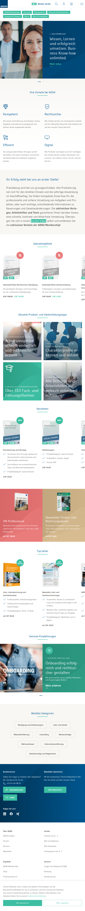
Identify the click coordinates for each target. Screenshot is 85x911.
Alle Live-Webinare (51, 841)
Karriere (6, 846)
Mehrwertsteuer (28, 744)
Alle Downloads (50, 846)
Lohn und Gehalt (60, 725)
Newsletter (7, 851)
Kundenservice (50, 877)
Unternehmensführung (54, 744)
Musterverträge (65, 734)
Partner (6, 841)
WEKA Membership (10, 866)
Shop (5, 871)
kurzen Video (38, 221)
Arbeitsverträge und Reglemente (42, 754)
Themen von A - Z (51, 836)
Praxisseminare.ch (10, 877)
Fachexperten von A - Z (53, 851)
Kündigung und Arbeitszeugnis (30, 725)
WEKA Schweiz (9, 836)
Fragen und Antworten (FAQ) (55, 866)
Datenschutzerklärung (37, 896)
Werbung (47, 871)
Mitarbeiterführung (21, 734)
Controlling (44, 734)
